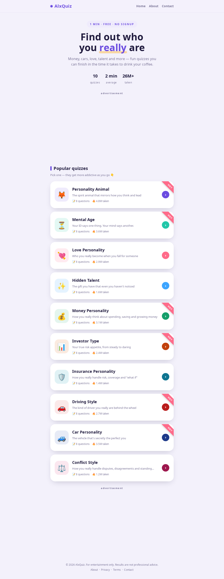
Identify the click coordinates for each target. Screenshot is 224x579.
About (153, 6)
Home (140, 6)
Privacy (105, 570)
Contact (168, 6)
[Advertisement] (112, 127)
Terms (117, 570)
